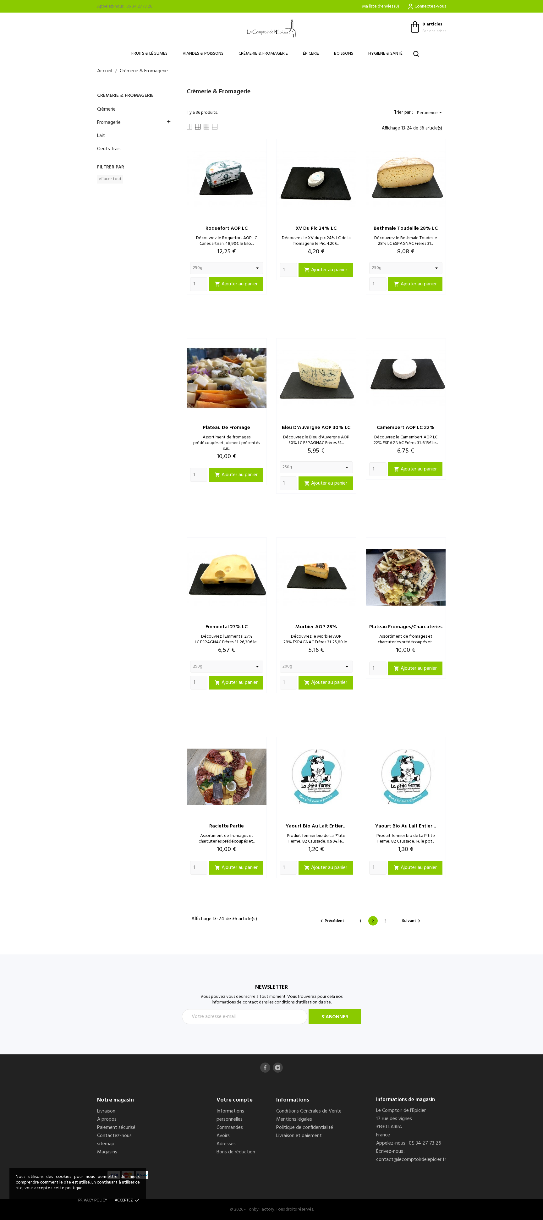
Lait (101, 136)
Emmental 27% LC (227, 627)
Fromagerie (109, 122)
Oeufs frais (109, 149)
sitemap (105, 1144)
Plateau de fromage (226, 428)
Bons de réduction (236, 1152)
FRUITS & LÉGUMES (149, 53)
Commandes (230, 1128)
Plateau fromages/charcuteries (405, 627)
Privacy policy (92, 1200)
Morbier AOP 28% (316, 627)
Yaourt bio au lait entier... (316, 826)
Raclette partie (226, 826)
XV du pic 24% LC (316, 228)
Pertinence (430, 113)
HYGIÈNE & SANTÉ (385, 53)
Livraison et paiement (299, 1136)
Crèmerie (106, 109)
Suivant (412, 921)
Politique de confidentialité (304, 1128)
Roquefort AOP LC (227, 228)
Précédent (331, 921)
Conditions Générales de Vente (309, 1111)
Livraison (106, 1111)
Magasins (107, 1152)
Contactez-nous (114, 1136)
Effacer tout (110, 179)
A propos (107, 1119)
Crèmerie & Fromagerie (125, 95)
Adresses (226, 1144)
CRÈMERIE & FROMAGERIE (263, 53)
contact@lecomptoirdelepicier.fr (411, 1160)
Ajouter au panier (236, 284)
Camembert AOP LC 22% (406, 428)
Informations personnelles (230, 1115)
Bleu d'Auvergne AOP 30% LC (316, 428)
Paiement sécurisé (116, 1128)
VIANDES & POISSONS (203, 53)
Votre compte (235, 1100)
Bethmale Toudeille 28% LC (406, 228)
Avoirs (223, 1136)
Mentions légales (294, 1119)
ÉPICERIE (311, 53)
